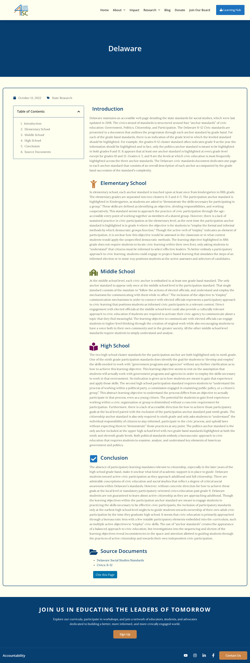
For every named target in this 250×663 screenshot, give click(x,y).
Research (149, 10)
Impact (134, 10)
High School (33, 140)
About (117, 10)
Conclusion (32, 146)
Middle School (34, 135)
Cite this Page (105, 574)
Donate (180, 10)
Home (104, 10)
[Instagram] (195, 655)
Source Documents (38, 152)
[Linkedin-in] (204, 655)
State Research (62, 98)
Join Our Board (199, 10)
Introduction (33, 123)
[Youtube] (185, 655)
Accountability (14, 655)
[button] (78, 111)
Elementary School (37, 129)
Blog (167, 10)
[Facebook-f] (213, 655)
